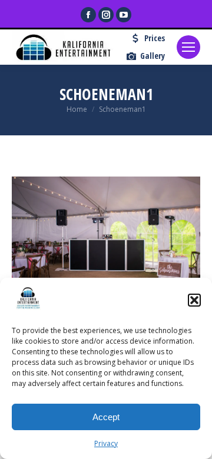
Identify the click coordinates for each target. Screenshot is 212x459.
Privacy (106, 443)
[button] (194, 300)
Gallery (152, 56)
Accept (106, 417)
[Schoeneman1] (106, 239)
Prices (154, 38)
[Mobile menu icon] (188, 47)
